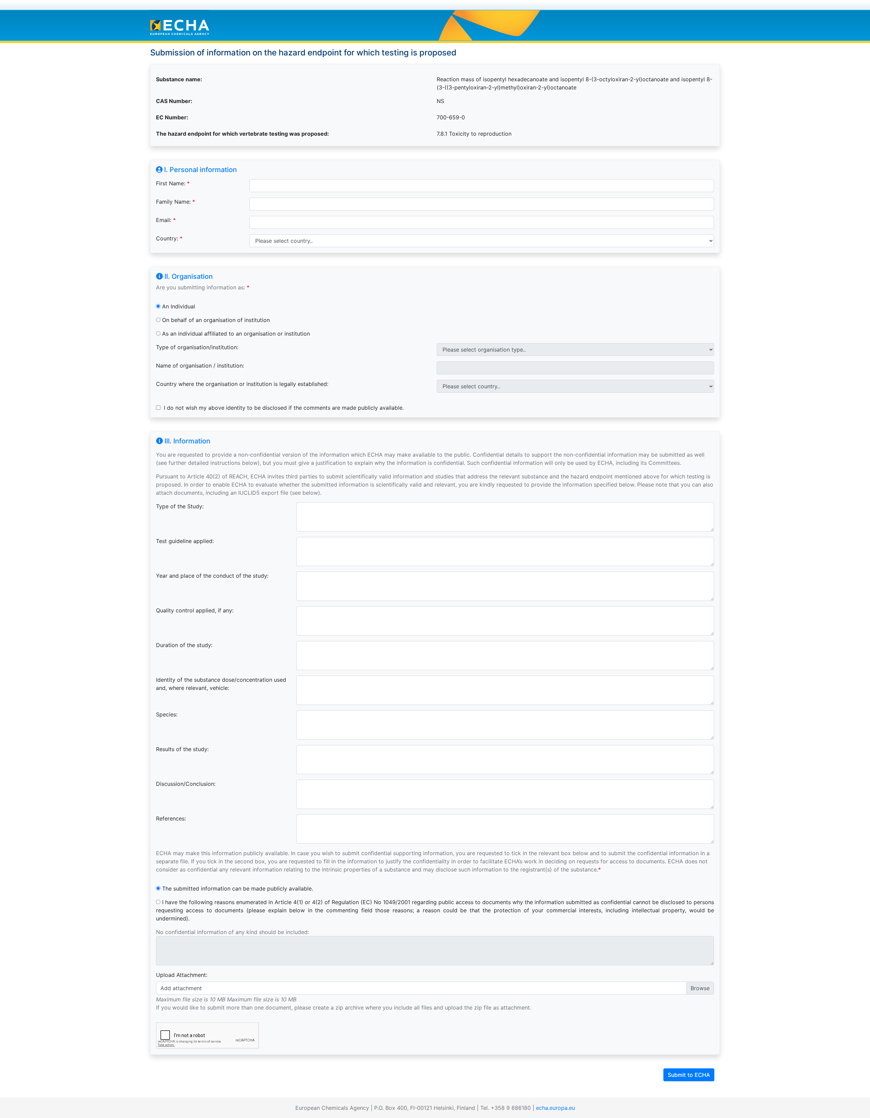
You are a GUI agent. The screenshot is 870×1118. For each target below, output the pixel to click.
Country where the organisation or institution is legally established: (242, 383)
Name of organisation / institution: (200, 365)
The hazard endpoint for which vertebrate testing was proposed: (242, 133)
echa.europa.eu (555, 1107)
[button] (435, 1074)
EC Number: (172, 117)
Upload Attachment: (181, 974)
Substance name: (179, 79)
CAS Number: (174, 101)
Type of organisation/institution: (197, 347)
